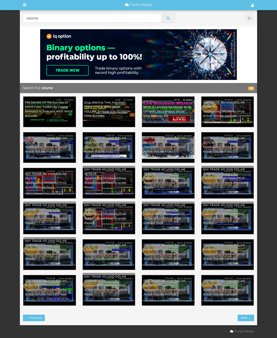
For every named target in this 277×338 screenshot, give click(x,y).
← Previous (34, 317)
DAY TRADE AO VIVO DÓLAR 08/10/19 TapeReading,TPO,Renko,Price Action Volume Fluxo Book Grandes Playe (164, 214)
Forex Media (140, 5)
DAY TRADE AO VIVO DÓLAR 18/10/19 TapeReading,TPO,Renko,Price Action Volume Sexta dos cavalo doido (225, 178)
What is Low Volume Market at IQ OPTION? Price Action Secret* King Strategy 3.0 (167, 111)
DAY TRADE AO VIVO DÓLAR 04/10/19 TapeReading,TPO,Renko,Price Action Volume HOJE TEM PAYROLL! (224, 214)
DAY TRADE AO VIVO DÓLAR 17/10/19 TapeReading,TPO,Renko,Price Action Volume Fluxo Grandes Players (46, 214)
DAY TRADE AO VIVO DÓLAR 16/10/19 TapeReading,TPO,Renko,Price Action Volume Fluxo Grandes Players (105, 214)
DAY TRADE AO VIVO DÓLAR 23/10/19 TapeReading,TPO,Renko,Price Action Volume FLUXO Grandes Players (165, 178)
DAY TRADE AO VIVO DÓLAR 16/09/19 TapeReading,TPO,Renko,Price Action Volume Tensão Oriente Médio (105, 285)
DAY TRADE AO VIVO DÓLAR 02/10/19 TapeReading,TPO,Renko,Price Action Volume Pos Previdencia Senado (47, 250)
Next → (246, 317)
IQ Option (187, 99)
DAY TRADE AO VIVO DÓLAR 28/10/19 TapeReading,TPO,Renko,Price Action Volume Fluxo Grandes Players (105, 178)
